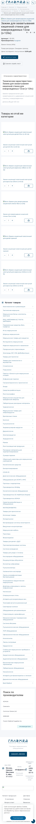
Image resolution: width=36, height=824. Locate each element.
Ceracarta (6, 706)
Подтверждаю (18, 818)
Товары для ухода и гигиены (13, 553)
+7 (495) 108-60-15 (31, 769)
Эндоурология (8, 439)
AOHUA (5, 701)
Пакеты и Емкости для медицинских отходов (16, 374)
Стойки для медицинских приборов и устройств (16, 650)
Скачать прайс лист (13, 64)
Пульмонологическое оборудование (16, 627)
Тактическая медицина (11, 310)
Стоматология (8, 366)
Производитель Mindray (11, 487)
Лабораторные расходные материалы (16, 403)
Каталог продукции (9, 796)
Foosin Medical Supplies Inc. (12, 721)
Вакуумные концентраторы (12, 526)
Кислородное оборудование (13, 556)
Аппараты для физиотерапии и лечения (17, 675)
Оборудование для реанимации (14, 610)
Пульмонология (8, 424)
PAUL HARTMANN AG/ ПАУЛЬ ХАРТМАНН (13, 320)
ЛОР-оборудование (10, 631)
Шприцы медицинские (11, 334)
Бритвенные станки (10, 416)
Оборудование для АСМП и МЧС (14, 480)
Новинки (26, 799)
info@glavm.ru (20, 770)
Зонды (5, 386)
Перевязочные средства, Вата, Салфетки (13, 326)
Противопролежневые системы (14, 545)
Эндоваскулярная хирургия (12, 427)
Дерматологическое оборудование (15, 679)
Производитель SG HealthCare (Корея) (16, 495)
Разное (5, 442)
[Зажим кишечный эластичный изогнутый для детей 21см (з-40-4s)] (18, 133)
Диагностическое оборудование (14, 476)
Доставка (26, 796)
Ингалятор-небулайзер (11, 564)
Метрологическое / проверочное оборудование (15, 619)
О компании (9, 799)
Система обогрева (9, 623)
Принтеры (6, 534)
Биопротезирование (10, 468)
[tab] (15, 76)
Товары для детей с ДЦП (11, 541)
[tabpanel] (18, 92)
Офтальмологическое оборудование (16, 635)
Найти (27, 2)
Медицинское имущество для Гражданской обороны (13, 398)
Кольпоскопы (7, 638)
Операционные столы (11, 595)
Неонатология (8, 672)
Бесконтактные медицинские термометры (13, 663)
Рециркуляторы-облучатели (13, 560)
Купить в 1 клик (10, 57)
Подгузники (7, 370)
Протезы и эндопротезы (11, 483)
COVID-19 (6, 472)
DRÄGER (6, 716)
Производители (25, 726)
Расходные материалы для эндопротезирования (12, 451)
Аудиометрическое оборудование (15, 659)
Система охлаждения (10, 549)
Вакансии (26, 802)
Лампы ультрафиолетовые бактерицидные (12, 576)
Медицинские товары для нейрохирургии (12, 411)
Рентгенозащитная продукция (13, 446)
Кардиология (7, 646)
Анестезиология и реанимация (14, 306)
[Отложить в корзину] (28, 151)
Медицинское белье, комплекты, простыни (14, 315)
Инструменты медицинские (13, 342)
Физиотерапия (8, 538)
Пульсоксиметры (9, 568)
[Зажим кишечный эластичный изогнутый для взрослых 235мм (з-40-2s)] (18, 168)
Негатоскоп (7, 592)
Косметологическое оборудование (15, 491)
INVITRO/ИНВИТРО (9, 508)
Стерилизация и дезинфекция (14, 614)
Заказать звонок (18, 754)
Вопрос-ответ (9, 802)
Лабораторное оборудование (13, 668)
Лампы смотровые (9, 642)
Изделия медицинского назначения (15, 345)
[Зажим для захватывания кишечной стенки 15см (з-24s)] (18, 203)
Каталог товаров (13, 302)
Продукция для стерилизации (14, 349)
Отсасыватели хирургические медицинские (13, 581)
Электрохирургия (9, 435)
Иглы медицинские (10, 330)
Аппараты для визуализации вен (14, 599)
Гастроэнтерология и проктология (15, 383)
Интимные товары (9, 515)
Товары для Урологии (10, 357)
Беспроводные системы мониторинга (16, 523)
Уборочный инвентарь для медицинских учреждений (17, 460)
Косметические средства (12, 465)
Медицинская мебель (10, 530)
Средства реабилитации (12, 390)
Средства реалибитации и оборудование (12, 503)
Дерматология (8, 431)
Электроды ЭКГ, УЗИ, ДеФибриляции (16, 353)
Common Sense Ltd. (10, 711)
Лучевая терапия (9, 455)
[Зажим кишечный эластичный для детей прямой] (18, 237)
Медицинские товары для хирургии (16, 338)
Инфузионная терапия (11, 379)
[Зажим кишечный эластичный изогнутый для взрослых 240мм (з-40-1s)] (18, 272)
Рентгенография (9, 394)
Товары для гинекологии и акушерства (12, 361)
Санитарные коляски (10, 607)
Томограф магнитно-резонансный (15, 603)
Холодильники (8, 519)
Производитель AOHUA (11, 498)
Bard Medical (7, 683)
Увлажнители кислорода (12, 571)
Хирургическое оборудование (14, 655)
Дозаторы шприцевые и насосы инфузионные (14, 587)
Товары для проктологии (12, 511)
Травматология (8, 407)
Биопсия (6, 420)
